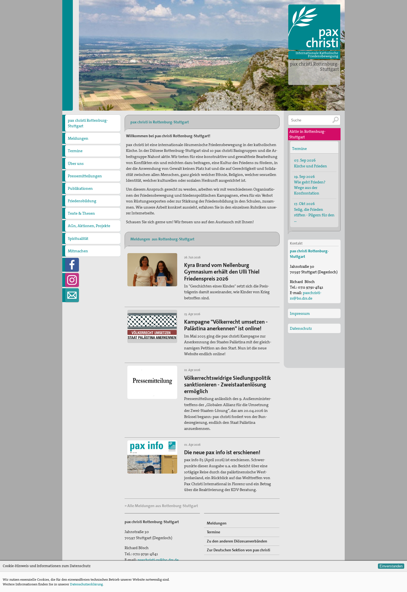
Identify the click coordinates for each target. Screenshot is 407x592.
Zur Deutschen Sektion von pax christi (238, 549)
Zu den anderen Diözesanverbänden (237, 541)
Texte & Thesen (81, 213)
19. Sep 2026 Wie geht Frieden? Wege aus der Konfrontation (309, 185)
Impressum (300, 313)
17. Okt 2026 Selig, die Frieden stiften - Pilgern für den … (314, 212)
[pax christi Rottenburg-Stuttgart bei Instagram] (72, 280)
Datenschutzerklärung (86, 584)
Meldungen (78, 138)
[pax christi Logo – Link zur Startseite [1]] (314, 31)
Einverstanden (391, 566)
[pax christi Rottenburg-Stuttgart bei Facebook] (72, 265)
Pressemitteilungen (85, 175)
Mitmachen (78, 250)
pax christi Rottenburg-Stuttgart (314, 66)
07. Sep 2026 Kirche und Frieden (310, 163)
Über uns (76, 163)
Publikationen (80, 188)
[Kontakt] (72, 295)
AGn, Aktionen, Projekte (89, 225)
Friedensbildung (82, 200)
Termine (75, 150)
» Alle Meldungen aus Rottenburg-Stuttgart (161, 505)
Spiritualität (78, 238)
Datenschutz (301, 328)
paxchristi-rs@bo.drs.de (158, 559)
